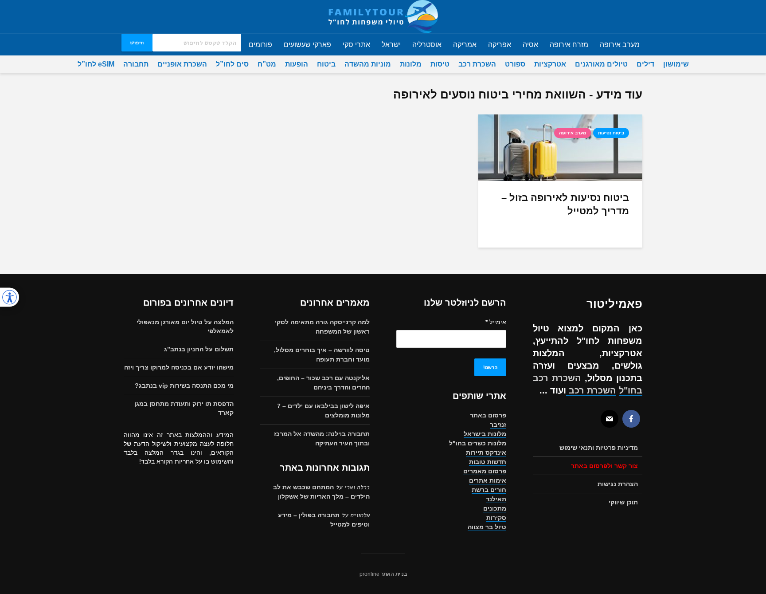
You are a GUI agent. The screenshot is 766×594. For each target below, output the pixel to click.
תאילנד (496, 499)
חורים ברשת (489, 489)
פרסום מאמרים (484, 471)
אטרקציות (550, 64)
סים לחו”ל (232, 64)
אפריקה (499, 44)
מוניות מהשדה (367, 64)
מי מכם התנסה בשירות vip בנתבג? (184, 385)
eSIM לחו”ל (96, 64)
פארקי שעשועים (307, 44)
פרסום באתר (488, 415)
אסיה (530, 44)
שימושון (676, 64)
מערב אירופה (620, 44)
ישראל (391, 44)
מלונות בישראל (485, 433)
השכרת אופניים (182, 64)
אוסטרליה (427, 44)
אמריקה (465, 44)
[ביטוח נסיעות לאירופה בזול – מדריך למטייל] (560, 147)
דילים (645, 64)
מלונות (411, 64)
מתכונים (494, 508)
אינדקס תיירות (486, 452)
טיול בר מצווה (487, 527)
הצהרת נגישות (618, 484)
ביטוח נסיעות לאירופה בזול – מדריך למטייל (565, 204)
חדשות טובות (487, 461)
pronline (369, 574)
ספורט (515, 64)
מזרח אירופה (569, 44)
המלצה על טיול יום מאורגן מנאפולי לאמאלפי (185, 326)
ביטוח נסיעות (611, 132)
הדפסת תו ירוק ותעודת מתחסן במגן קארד (184, 408)
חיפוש (137, 42)
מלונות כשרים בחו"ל (477, 443)
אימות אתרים (487, 480)
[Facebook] (631, 419)
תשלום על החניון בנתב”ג (199, 349)
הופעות (296, 64)
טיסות (439, 64)
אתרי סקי (356, 44)
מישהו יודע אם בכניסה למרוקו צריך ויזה (179, 367)
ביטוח (326, 64)
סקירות (496, 517)
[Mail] (609, 419)
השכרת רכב (477, 64)
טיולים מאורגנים (601, 64)
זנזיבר (498, 424)
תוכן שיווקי (623, 502)
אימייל (495, 322)
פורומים (260, 44)
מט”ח (267, 64)
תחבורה (136, 64)
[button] (9, 297)
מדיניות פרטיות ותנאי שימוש (598, 447)
